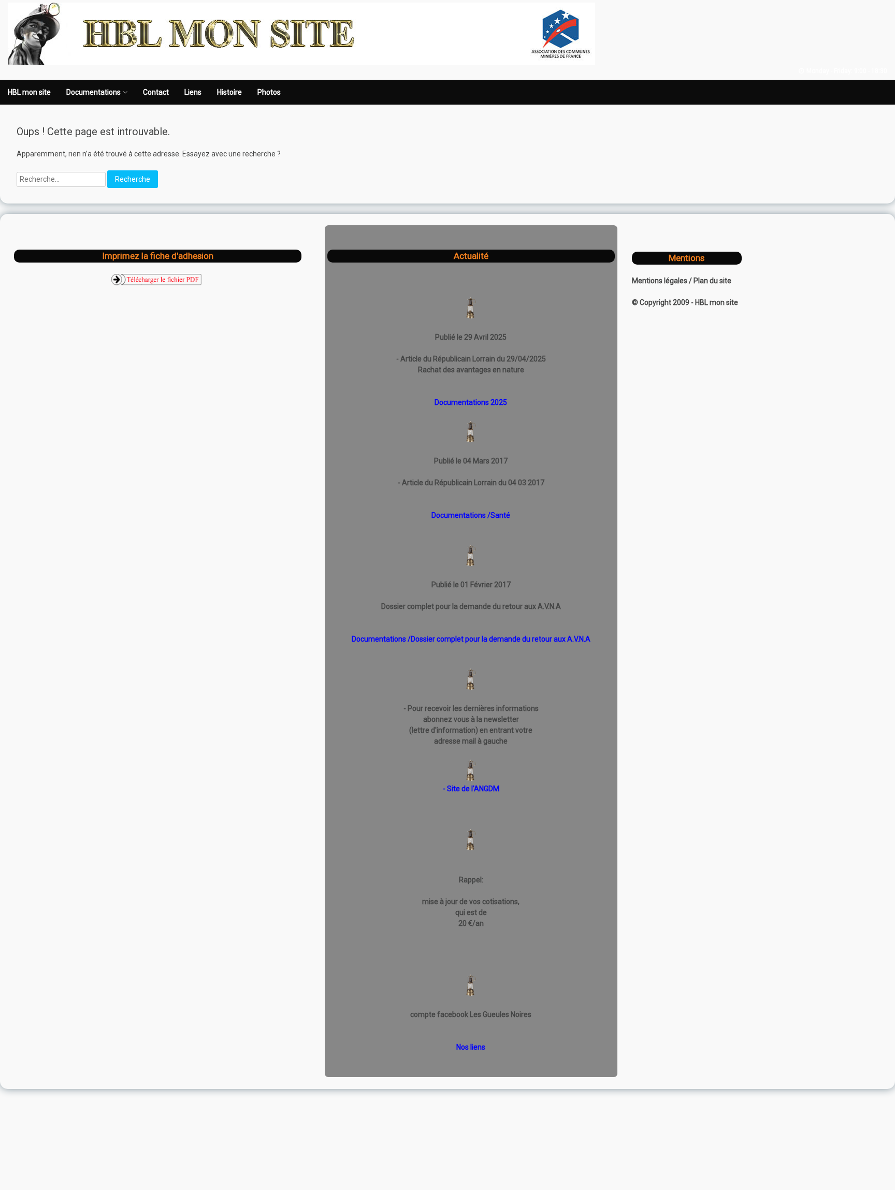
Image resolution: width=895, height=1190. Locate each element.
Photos (269, 92)
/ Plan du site (710, 281)
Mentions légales (660, 281)
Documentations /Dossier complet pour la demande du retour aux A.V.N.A (471, 639)
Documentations (93, 92)
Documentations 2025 (471, 402)
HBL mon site (29, 92)
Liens (192, 92)
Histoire (229, 92)
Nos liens (470, 1047)
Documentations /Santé (470, 515)
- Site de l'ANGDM (471, 789)
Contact (156, 92)
